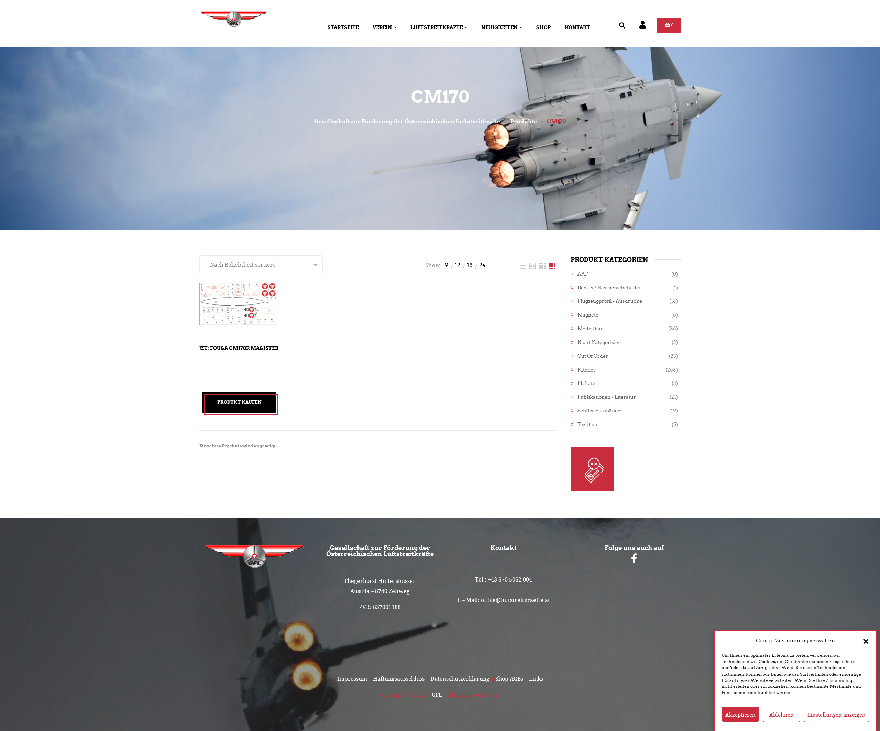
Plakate (586, 383)
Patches (587, 370)
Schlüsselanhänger (600, 411)
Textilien (587, 425)
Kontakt (577, 27)
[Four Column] (552, 265)
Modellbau (591, 329)
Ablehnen (781, 714)
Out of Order (593, 356)
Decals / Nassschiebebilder (609, 288)
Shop (543, 27)
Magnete (588, 315)
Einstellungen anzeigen (836, 714)
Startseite (343, 27)
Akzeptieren (740, 714)
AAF (583, 274)
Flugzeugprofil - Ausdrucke (610, 301)
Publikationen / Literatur (607, 397)
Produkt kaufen (239, 402)
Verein (382, 27)
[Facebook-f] (634, 558)
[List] (524, 265)
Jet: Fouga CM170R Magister (238, 348)
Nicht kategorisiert (600, 342)
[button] (865, 640)
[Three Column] (543, 265)
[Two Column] (533, 265)
